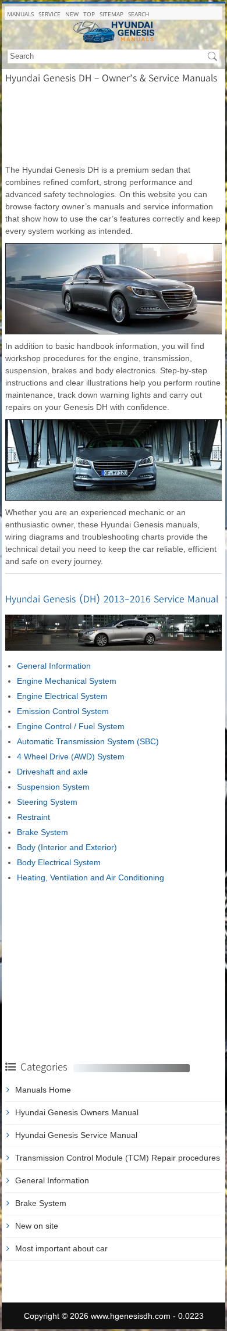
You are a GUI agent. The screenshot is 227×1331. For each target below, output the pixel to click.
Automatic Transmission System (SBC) (88, 741)
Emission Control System (63, 711)
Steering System (47, 802)
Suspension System (53, 786)
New (72, 14)
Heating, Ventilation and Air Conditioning (90, 877)
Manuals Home (43, 1089)
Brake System (42, 832)
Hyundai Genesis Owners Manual (77, 1112)
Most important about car (61, 1248)
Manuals (20, 14)
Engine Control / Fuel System (71, 726)
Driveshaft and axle (52, 771)
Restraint (33, 817)
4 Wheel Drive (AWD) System (71, 756)
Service (49, 14)
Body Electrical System (59, 862)
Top (89, 14)
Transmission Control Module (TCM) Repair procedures (117, 1157)
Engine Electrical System (62, 696)
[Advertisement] (113, 123)
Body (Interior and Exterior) (67, 847)
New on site (36, 1225)
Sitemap (111, 14)
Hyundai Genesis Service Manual (76, 1135)
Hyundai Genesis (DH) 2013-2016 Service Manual (111, 599)
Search (138, 14)
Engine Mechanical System (66, 681)
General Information (54, 665)
